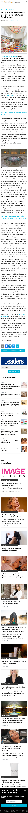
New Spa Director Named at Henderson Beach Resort (11, 602)
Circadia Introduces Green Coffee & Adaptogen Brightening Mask (13, 781)
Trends (2, 382)
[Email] (2, 346)
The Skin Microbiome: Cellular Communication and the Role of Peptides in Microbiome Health (10, 404)
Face (2, 447)
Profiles (4, 545)
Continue (14, 805)
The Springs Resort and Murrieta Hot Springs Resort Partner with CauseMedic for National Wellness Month (14, 629)
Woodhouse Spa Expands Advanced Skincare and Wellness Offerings (13, 516)
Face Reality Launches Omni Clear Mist (9, 449)
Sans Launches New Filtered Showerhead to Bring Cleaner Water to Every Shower (10, 433)
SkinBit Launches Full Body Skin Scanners (10, 395)
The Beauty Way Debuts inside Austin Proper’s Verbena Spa (14, 662)
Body (2, 419)
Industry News (4, 392)
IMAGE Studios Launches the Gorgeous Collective (11, 484)
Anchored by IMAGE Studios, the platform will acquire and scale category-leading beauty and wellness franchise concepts (12, 490)
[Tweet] (13, 346)
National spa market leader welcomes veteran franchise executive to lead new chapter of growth (14, 693)
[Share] (6, 346)
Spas (14, 9)
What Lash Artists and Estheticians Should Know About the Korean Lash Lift (10, 386)
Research (3, 400)
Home (2, 9)
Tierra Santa (9, 95)
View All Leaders (14, 371)
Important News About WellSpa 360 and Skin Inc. (10, 441)
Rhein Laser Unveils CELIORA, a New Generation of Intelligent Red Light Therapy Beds (10, 423)
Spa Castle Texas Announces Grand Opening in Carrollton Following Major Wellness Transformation (13, 720)
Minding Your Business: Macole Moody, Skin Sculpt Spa (12, 549)
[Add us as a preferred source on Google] (17, 346)
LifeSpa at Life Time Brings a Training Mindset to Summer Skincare (11, 748)
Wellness (9, 9)
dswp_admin (14, 20)
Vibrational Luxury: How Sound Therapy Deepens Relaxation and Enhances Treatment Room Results (13, 576)
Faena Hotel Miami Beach (9, 56)
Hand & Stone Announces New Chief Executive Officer (13, 688)
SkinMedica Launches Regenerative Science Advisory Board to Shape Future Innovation (10, 413)
